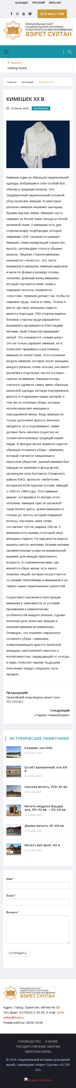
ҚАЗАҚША (21, 2)
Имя (10, 879)
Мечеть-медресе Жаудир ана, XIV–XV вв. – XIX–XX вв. (45, 808)
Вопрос (12, 912)
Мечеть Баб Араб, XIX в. (42, 845)
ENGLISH (55, 2)
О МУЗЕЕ (51, 1041)
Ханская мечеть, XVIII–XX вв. (46, 787)
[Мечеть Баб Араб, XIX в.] (13, 849)
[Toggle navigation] (6, 51)
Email (11, 895)
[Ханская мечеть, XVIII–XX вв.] (13, 791)
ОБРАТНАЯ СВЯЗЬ (38, 1051)
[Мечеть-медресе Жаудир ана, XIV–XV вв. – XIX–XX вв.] (13, 810)
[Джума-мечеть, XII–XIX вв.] (13, 830)
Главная (11, 82)
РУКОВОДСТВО (29, 1041)
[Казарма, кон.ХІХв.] (13, 752)
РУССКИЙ (38, 2)
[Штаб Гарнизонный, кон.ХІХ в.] (13, 771)
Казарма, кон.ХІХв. (38, 748)
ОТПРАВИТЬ (18, 953)
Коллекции (28, 82)
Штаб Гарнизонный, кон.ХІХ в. (45, 769)
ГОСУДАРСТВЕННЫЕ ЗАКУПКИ (38, 1046)
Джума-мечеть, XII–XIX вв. (44, 826)
